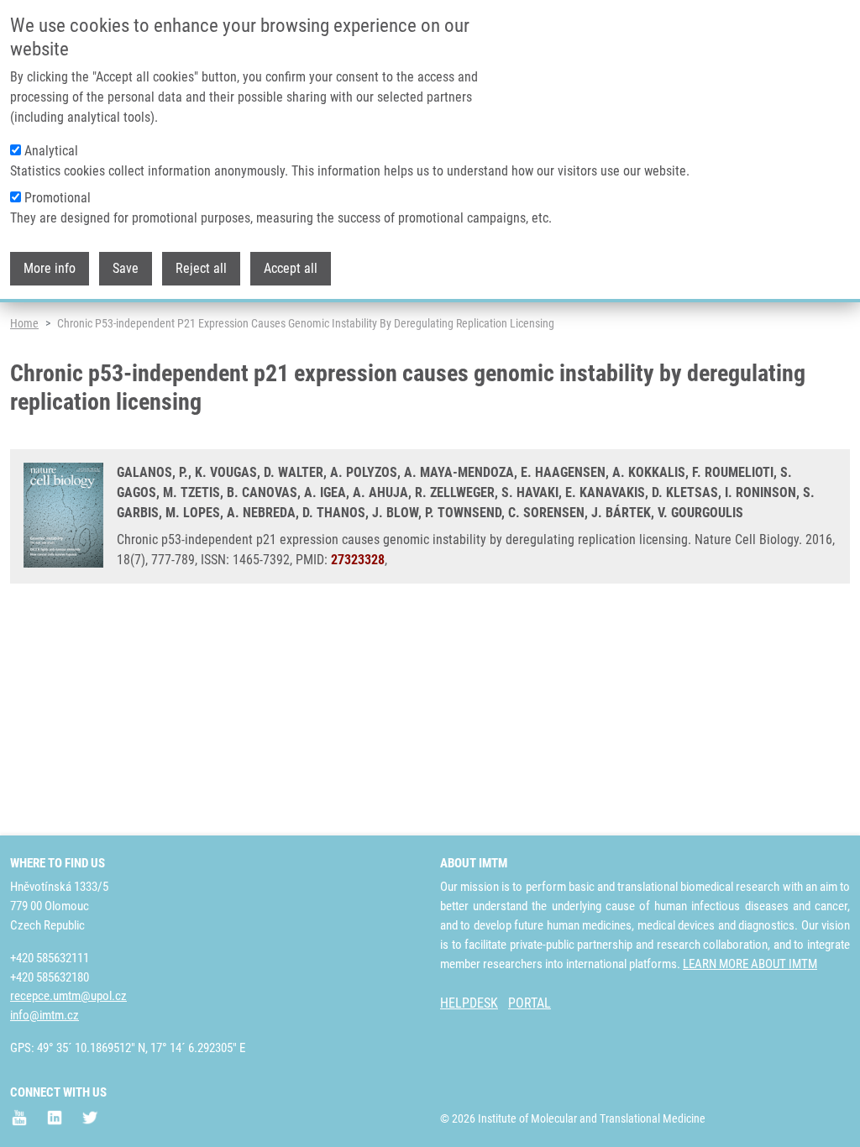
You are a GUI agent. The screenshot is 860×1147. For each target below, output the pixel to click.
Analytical (51, 151)
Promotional (57, 198)
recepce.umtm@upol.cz (68, 995)
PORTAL (529, 1003)
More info (50, 268)
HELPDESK (469, 1003)
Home (24, 323)
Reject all (201, 268)
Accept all (290, 268)
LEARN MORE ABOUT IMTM (750, 964)
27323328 (358, 560)
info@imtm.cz (44, 1015)
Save (126, 268)
